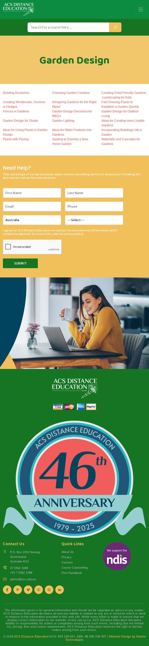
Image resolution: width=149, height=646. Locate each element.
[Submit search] (115, 27)
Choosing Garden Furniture (71, 92)
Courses (67, 562)
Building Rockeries (16, 92)
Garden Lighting (63, 120)
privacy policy (73, 234)
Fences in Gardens (16, 111)
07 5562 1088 (19, 568)
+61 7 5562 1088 (21, 572)
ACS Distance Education (31, 636)
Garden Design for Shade (20, 120)
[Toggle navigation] (140, 9)
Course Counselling (75, 567)
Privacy (67, 557)
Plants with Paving (16, 139)
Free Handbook (72, 572)
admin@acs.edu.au (23, 579)
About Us (68, 552)
